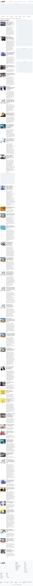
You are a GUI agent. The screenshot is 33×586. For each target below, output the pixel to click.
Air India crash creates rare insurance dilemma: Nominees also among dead (10, 415)
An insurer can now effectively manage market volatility (9, 440)
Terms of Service (12, 582)
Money (15, 1)
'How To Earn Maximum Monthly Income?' (9, 391)
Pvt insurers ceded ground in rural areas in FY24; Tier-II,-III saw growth (10, 511)
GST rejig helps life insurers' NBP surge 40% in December (10, 258)
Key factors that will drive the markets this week (10, 488)
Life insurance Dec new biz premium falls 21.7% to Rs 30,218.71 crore (10, 461)
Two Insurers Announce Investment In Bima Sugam (10, 550)
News (12, 1)
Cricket (16, 16)
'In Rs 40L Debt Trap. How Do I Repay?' (10, 502)
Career (7, 576)
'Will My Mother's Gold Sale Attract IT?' (10, 208)
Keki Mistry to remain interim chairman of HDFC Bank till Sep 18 (10, 114)
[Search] (29, 1)
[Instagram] (17, 584)
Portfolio (1, 578)
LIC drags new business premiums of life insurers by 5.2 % (10, 349)
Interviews (13, 18)
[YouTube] (18, 584)
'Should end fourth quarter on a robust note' (9, 432)
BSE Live (1, 574)
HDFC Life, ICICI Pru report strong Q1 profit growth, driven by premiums (10, 23)
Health (7, 574)
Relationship (7, 577)
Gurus (21, 1)
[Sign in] (32, 1)
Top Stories (3, 16)
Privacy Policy (8, 582)
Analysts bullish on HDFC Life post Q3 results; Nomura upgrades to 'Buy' (9, 188)
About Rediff (1, 582)
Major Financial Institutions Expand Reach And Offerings (10, 37)
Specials (17, 18)
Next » (8, 557)
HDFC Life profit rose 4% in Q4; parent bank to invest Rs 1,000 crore (10, 54)
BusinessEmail (19, 1)
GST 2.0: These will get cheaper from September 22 (9, 367)
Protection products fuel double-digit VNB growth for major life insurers (10, 101)
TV (22, 1)
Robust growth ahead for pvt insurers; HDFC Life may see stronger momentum (10, 289)
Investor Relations (16, 582)
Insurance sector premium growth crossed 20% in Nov (10, 305)
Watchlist (1, 577)
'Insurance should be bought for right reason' (10, 453)
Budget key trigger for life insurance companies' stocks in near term (10, 400)
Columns (10, 18)
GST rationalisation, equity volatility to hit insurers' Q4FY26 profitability (10, 126)
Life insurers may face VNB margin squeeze (10, 214)
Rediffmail (16, 563)
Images (8, 18)
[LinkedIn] (20, 584)
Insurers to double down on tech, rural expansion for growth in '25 (10, 540)
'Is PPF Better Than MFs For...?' (10, 383)
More (23, 1)
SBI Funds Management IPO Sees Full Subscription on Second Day (10, 88)
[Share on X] (14, 584)
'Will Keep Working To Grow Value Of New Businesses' (10, 481)
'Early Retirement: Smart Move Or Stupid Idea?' (10, 530)
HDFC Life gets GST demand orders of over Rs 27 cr (10, 226)
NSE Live (1, 575)
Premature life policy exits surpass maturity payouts (10, 74)
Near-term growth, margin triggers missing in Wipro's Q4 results (10, 157)
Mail (10, 1)
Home (9, 1)
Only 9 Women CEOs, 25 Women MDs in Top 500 (10, 66)
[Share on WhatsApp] (12, 584)
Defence (5, 18)
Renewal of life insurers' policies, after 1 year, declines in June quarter (10, 320)
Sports (24, 16)
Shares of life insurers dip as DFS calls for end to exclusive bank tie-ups (10, 140)
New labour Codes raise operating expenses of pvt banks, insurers (9, 244)
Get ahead (28, 16)
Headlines (1, 18)
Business (11, 16)
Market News (1, 576)
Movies (20, 16)
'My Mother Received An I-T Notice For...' (10, 425)
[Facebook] (15, 584)
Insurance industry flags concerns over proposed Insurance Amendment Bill (10, 273)
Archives (20, 18)
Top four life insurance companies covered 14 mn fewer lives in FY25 (10, 334)
